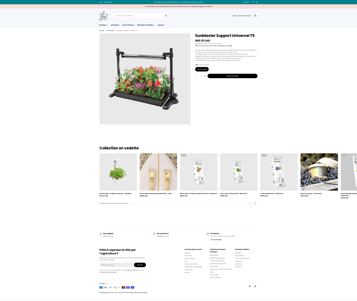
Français (246, 2)
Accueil (101, 30)
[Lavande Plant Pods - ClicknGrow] (279, 172)
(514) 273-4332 (108, 236)
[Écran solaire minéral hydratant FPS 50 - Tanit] (158, 172)
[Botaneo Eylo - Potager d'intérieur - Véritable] (118, 172)
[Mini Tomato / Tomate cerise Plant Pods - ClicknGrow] (198, 172)
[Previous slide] (249, 203)
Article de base (202, 69)
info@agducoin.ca (163, 236)
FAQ (100, 2)
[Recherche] (166, 16)
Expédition (198, 43)
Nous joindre (108, 2)
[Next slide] (255, 203)
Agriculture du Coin (110, 292)
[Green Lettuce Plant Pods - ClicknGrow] (239, 172)
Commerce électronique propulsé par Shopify (133, 292)
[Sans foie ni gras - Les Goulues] (319, 172)
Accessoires (110, 30)
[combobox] (141, 15)
